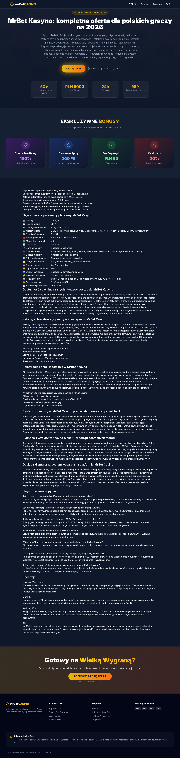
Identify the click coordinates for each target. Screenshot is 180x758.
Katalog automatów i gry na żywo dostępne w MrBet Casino (53, 197)
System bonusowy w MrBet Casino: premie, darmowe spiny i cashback (58, 203)
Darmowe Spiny (56, 716)
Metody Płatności (56, 719)
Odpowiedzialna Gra (101, 712)
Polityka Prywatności (101, 716)
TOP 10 (133, 4)
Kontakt (95, 708)
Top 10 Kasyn (55, 708)
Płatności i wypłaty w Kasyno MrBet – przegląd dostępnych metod (56, 206)
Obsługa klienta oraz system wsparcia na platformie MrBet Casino (56, 209)
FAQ (168, 4)
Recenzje (157, 4)
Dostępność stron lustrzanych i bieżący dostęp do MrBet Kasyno (55, 193)
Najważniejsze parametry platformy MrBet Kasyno (48, 190)
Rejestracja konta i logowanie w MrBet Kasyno (46, 200)
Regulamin (96, 719)
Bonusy (144, 4)
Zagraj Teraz (73, 68)
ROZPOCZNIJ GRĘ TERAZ (90, 676)
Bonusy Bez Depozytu (58, 712)
